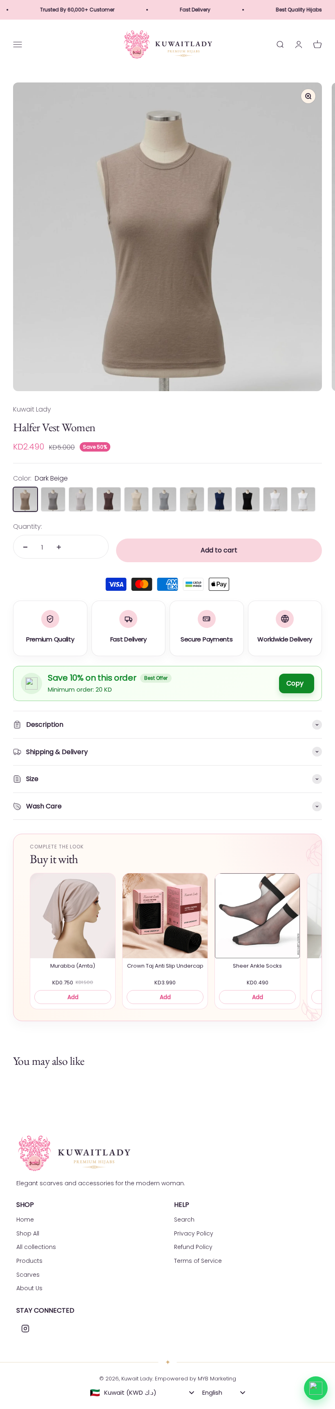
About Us (29, 1288)
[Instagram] (25, 1329)
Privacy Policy (193, 1233)
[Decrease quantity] (25, 547)
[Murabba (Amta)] (72, 915)
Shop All (27, 1233)
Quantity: (27, 526)
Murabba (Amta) (72, 966)
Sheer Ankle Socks (257, 966)
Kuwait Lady (32, 409)
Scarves (28, 1275)
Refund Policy (193, 1247)
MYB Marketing (217, 1378)
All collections (36, 1247)
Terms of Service (198, 1261)
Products (29, 1261)
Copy (295, 683)
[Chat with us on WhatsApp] (316, 1388)
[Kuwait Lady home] (73, 1153)
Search (184, 1219)
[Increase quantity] (59, 547)
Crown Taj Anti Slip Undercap (165, 966)
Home (25, 1219)
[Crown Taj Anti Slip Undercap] (165, 915)
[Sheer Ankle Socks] (257, 915)
